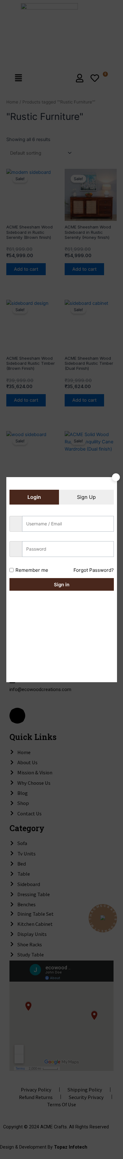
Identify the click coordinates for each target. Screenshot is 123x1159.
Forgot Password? (93, 570)
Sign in (61, 585)
